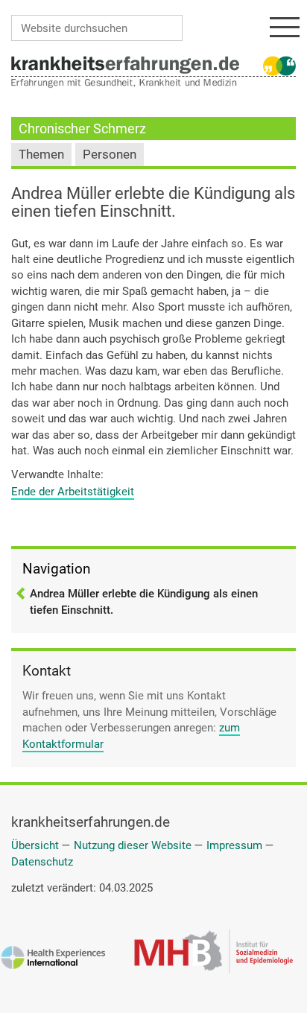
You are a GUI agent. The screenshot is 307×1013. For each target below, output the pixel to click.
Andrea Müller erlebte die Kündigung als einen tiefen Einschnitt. (144, 601)
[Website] (125, 64)
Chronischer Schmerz (82, 128)
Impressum (234, 845)
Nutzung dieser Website (133, 845)
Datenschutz (42, 861)
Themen (41, 154)
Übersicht (35, 845)
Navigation (56, 568)
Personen (109, 154)
